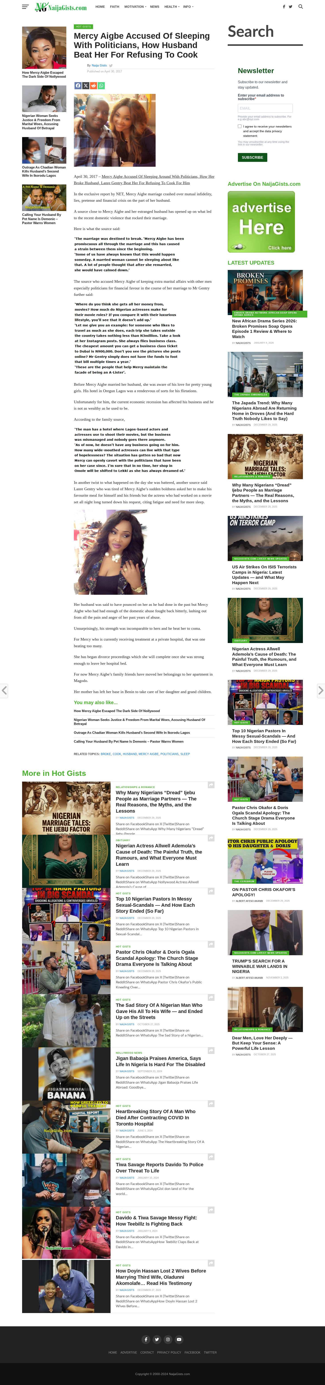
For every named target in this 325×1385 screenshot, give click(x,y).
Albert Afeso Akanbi (249, 901)
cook (117, 754)
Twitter (210, 1352)
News (154, 6)
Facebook (193, 1352)
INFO (187, 6)
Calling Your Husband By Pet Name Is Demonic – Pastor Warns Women (41, 219)
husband (130, 754)
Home (100, 6)
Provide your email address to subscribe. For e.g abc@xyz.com (264, 118)
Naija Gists (99, 65)
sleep (185, 754)
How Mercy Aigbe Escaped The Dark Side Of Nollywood (44, 75)
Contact (147, 1352)
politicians (170, 754)
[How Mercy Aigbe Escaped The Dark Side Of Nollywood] (44, 68)
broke (106, 754)
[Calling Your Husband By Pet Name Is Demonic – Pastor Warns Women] (44, 210)
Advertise (128, 1352)
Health (170, 6)
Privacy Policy (169, 1352)
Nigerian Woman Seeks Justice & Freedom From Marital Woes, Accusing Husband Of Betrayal (41, 122)
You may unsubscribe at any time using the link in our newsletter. (263, 143)
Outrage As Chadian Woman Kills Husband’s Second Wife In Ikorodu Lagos (44, 171)
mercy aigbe (149, 754)
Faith (114, 6)
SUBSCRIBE (252, 157)
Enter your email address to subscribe (261, 97)
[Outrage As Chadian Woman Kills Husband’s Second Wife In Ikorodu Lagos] (44, 162)
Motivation (134, 6)
